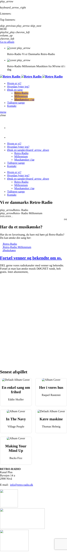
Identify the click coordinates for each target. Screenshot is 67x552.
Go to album (7, 42)
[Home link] (31, 76)
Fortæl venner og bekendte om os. (31, 258)
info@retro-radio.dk (21, 484)
